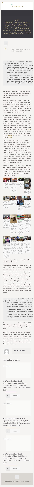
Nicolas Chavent (24, 49)
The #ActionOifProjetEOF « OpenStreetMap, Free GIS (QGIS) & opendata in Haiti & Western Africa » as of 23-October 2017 (17, 421)
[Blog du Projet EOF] (17, 6)
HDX (29, 129)
